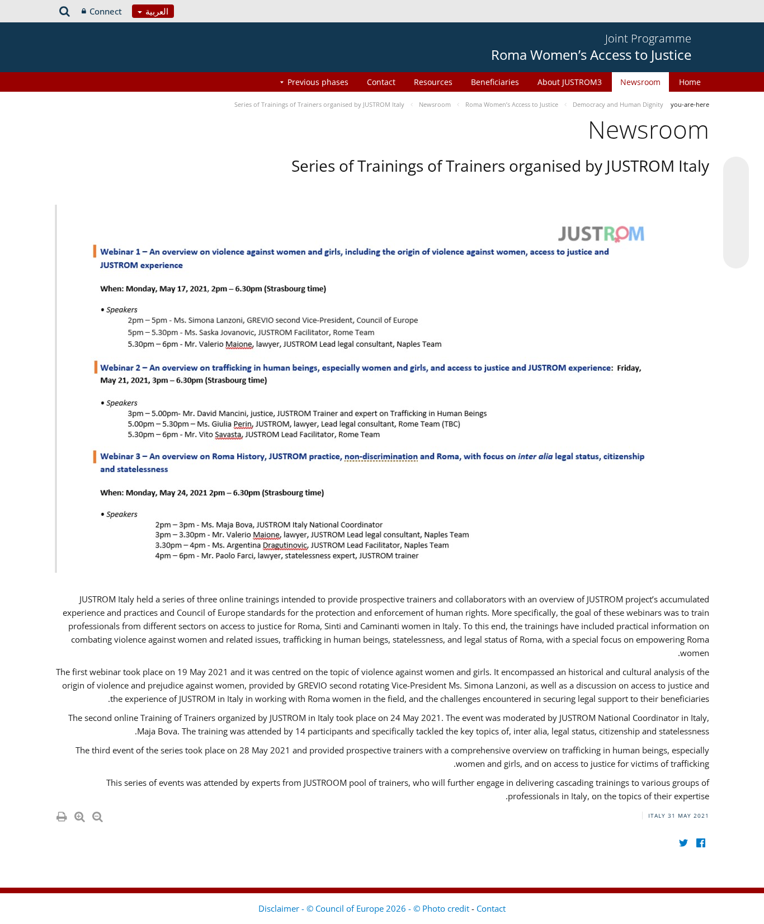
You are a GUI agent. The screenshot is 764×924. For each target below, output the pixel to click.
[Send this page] (736, 255)
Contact (381, 82)
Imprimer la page (61, 814)
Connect (105, 11)
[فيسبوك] (700, 842)
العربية (155, 11)
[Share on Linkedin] (736, 234)
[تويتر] (683, 842)
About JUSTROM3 (569, 82)
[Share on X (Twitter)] (736, 191)
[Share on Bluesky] (736, 170)
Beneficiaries (495, 82)
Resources (433, 82)
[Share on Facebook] (736, 213)
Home (690, 82)
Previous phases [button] (317, 82)
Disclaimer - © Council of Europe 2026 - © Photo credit (364, 908)
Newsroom (640, 82)
